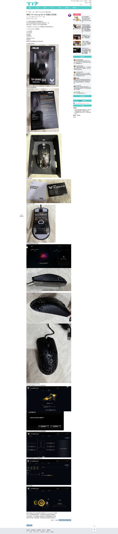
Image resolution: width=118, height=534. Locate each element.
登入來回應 (29, 525)
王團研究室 (79, 103)
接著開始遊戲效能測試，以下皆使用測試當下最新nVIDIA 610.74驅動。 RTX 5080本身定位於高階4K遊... (82, 68)
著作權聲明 (33, 530)
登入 (87, 2)
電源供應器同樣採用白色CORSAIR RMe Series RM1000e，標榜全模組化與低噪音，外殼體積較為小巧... (82, 62)
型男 (45, 7)
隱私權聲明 (39, 530)
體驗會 (67, 7)
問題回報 (48, 530)
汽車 (76, 103)
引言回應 (68, 520)
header (94, 526)
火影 (30, 16)
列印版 (28, 18)
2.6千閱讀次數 (21, 215)
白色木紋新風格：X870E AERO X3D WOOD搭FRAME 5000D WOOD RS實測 (86, 19)
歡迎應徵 (78, 115)
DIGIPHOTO (81, 0)
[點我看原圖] (42, 65)
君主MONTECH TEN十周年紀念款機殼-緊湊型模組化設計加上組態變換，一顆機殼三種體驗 (86, 51)
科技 (60, 7)
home (94, 529)
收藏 (57, 520)
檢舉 (44, 16)
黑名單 (74, 117)
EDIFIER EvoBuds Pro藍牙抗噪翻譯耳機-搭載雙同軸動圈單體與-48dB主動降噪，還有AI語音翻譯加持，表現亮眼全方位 (86, 28)
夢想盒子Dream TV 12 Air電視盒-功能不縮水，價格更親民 (86, 36)
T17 (32, 3)
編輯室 (74, 7)
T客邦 (72, 0)
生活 (52, 7)
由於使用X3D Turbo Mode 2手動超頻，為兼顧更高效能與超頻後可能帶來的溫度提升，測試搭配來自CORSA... (82, 74)
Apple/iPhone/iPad (85, 103)
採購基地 (77, 0)
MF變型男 (85, 0)
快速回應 (62, 520)
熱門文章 (77, 14)
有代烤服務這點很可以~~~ (81, 93)
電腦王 (74, 0)
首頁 (30, 7)
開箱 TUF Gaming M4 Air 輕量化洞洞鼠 (43, 12)
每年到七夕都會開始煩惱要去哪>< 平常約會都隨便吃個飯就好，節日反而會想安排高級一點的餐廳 (82, 88)
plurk (36, 18)
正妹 (37, 7)
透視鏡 (90, 0)
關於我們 (28, 530)
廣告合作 (44, 530)
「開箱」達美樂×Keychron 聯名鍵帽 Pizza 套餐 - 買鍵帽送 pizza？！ (86, 43)
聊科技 (30, 12)
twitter (33, 18)
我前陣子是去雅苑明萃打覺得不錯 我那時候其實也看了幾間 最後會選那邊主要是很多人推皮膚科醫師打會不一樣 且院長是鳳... (82, 81)
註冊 (90, 2)
